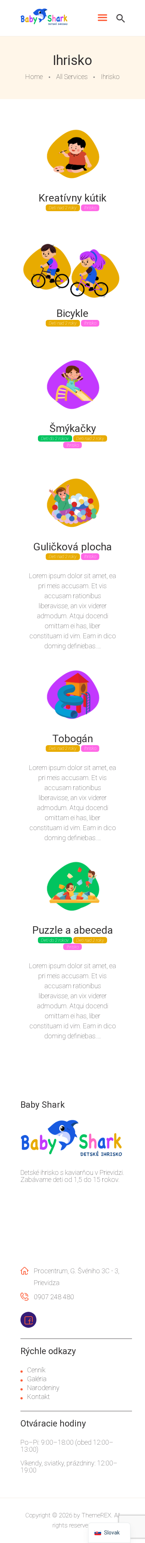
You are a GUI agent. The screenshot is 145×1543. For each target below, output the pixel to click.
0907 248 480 (54, 1297)
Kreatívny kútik (72, 198)
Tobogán (72, 739)
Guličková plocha (72, 547)
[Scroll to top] (128, 1522)
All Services (72, 77)
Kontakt (38, 1397)
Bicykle (72, 314)
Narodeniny (43, 1388)
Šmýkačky (72, 429)
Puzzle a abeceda (72, 930)
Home (34, 77)
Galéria (36, 1379)
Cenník (36, 1370)
